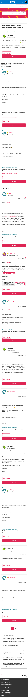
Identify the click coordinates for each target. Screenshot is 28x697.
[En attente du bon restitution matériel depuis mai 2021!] (26, 63)
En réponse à (15, 352)
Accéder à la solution (14, 32)
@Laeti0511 (8, 202)
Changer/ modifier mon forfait (8, 20)
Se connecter (21, 6)
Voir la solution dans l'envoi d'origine (9, 117)
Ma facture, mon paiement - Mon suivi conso (12, 641)
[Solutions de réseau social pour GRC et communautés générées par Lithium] (24, 675)
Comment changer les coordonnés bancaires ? (12, 657)
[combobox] (14, 13)
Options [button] (26, 20)
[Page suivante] (19, 628)
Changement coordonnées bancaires (10, 645)
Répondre (14, 56)
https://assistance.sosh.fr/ (10, 216)
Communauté (4, 6)
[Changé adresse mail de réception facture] (24, 63)
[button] (4, 53)
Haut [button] (2, 675)
